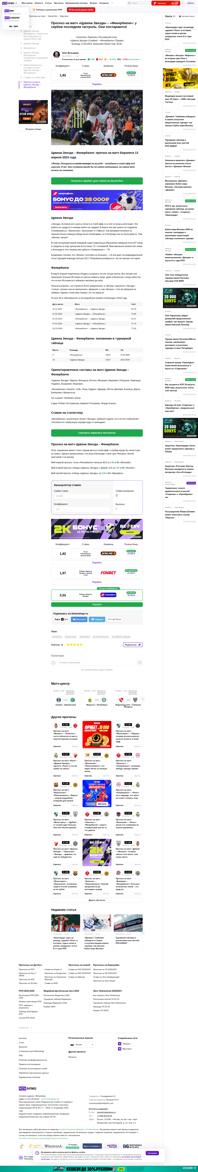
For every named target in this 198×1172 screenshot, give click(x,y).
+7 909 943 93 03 (104, 1116)
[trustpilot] (72, 1146)
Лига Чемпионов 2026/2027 (107, 991)
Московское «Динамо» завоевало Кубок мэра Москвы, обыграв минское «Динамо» (178, 185)
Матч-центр (27, 3)
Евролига (85, 637)
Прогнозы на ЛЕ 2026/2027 (105, 973)
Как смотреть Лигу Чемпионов (106, 995)
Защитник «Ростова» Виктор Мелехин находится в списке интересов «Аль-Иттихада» (179, 469)
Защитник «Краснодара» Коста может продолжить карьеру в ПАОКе (180, 448)
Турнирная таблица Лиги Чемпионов (109, 1003)
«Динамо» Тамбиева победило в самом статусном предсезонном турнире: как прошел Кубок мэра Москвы (96, 943)
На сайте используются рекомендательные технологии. (43, 1138)
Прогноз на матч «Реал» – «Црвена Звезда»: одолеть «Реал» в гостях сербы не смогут (65, 765)
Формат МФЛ (49, 1007)
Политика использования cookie (33, 1068)
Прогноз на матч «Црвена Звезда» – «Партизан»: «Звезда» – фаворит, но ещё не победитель (65, 853)
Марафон (57, 637)
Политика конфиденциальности (33, 1060)
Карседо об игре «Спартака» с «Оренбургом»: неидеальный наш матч (179, 408)
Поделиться (130, 645)
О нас (21, 1042)
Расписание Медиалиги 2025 (57, 995)
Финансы (72, 1057)
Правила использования (29, 1064)
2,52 (104, 473)
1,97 (117, 468)
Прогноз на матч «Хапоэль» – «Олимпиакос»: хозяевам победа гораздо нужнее (128, 765)
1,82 (112, 462)
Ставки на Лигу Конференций (106, 977)
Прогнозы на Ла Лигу (28, 983)
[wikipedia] (53, 1146)
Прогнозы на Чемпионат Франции (55, 978)
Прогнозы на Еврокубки (106, 965)
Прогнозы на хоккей (79, 965)
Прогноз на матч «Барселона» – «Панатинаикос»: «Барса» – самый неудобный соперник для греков (65, 795)
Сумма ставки (61, 491)
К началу (27, 24)
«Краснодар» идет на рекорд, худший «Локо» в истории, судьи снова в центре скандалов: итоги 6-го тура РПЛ (65, 943)
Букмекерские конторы (77, 3)
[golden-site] (34, 1146)
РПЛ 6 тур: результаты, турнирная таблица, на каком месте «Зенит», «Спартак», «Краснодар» (179, 210)
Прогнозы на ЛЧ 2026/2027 (105, 969)
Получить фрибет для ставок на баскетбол (97, 181)
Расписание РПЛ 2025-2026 (29, 996)
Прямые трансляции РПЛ (30, 1001)
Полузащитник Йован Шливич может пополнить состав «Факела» (180, 514)
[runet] (21, 1146)
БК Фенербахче (101, 637)
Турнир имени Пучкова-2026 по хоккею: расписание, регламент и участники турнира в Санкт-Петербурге (180, 343)
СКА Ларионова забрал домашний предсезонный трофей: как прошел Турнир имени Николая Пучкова (179, 320)
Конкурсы (104, 3)
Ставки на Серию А (53, 969)
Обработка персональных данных (34, 1073)
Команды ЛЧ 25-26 (101, 1007)
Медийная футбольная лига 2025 (61, 991)
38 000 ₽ (131, 594)
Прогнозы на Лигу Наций (104, 981)
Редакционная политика (29, 1077)
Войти (191, 3)
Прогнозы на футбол (30, 965)
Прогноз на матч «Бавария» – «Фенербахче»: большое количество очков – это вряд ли (128, 883)
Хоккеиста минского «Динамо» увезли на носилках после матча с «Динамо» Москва (180, 163)
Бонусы (93, 3)
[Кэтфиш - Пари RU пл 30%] (99, 1169)
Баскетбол (70, 637)
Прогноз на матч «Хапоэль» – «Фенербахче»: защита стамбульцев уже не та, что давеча (96, 824)
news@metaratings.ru (106, 1112)
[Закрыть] (194, 1168)
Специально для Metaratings (31, 1051)
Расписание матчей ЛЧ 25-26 (106, 999)
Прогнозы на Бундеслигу (55, 973)
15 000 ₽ (131, 572)
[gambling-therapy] (112, 1146)
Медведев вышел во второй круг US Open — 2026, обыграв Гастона (180, 99)
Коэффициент (61, 504)
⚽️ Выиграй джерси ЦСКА (81, 10)
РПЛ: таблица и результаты (25, 1006)
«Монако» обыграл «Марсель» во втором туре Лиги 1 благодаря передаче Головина (180, 58)
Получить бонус (33, 118)
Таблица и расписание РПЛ (49, 10)
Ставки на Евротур (76, 977)
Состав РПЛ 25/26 (27, 1018)
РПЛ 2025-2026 (26, 991)
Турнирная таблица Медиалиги (57, 999)
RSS (21, 1055)
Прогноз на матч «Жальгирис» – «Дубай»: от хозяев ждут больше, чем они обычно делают (65, 823)
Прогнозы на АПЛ (26, 979)
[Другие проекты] (9, 3)
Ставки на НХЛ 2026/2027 (79, 973)
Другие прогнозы (63, 717)
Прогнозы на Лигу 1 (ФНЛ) (27, 974)
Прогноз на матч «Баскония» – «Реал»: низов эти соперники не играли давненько (127, 823)
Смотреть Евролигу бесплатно (97, 432)
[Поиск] (129, 3)
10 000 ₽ (131, 74)
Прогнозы (58, 3)
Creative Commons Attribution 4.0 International (79, 1129)
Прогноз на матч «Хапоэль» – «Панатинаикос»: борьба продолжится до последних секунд (96, 883)
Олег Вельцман (70, 53)
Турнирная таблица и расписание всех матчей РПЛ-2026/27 (127, 940)
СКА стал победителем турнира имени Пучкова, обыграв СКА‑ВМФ (177, 278)
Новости (39, 3)
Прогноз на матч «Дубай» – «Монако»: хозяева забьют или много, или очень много (128, 853)
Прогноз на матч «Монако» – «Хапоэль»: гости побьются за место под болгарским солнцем (65, 735)
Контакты (23, 1038)
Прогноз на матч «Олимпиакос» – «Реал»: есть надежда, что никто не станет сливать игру (127, 794)
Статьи (48, 3)
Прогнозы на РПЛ (26, 969)
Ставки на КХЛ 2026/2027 (79, 969)
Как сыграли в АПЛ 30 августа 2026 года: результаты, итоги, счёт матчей (180, 387)
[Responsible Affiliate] (132, 1146)
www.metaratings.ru (49, 1099)
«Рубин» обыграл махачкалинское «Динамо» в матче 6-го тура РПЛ (179, 257)
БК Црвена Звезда (121, 637)
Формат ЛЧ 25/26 (100, 1010)
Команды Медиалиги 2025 (55, 1003)
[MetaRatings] (27, 1088)
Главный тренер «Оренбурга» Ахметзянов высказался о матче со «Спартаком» (179, 365)
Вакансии (23, 1047)
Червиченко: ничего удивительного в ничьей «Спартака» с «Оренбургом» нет (179, 492)
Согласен (152, 1153)
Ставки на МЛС (51, 983)
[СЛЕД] (143, 699)
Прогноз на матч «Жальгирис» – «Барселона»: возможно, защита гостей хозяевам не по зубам (65, 883)
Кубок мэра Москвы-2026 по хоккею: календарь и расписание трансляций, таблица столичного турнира (179, 234)
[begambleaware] (92, 1146)
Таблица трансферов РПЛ (28, 1012)
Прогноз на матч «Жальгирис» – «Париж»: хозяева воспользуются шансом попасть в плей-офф (128, 736)
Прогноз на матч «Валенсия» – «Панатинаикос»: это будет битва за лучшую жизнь (96, 766)
